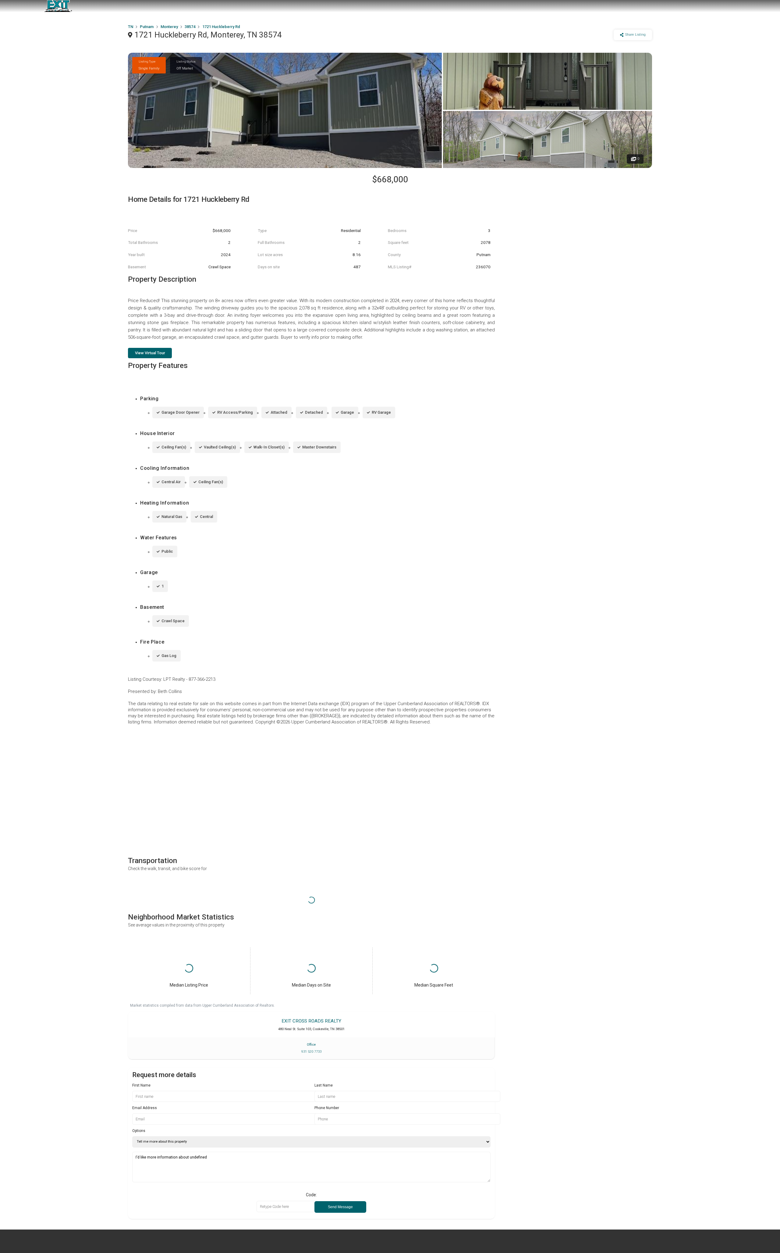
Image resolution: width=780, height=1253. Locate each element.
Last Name (323, 1085)
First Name (141, 1085)
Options (138, 1131)
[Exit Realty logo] (58, 6)
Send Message (340, 1207)
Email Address (144, 1108)
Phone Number (326, 1108)
